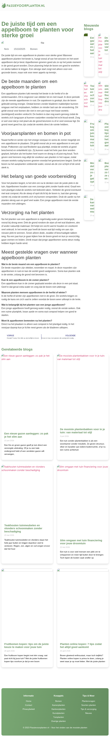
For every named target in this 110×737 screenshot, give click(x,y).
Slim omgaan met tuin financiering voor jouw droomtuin (81, 542)
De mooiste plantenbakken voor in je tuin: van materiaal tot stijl (82, 431)
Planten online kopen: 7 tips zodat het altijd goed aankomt (81, 646)
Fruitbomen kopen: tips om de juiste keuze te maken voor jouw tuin (26, 646)
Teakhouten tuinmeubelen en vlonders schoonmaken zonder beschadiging (23, 528)
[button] (78, 5)
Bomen (34, 49)
